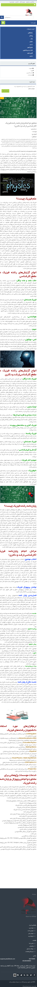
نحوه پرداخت (31, 930)
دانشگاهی (30, 33)
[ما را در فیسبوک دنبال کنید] (34, 975)
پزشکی (31, 35)
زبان (32, 38)
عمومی (31, 41)
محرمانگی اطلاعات (29, 951)
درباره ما (34, 894)
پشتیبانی (32, 946)
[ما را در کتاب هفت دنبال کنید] (14, 975)
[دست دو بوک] (29, 12)
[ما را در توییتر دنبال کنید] (30, 975)
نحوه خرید (31, 928)
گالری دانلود (30, 53)
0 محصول (29, 86)
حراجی (31, 56)
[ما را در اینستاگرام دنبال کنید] (17, 975)
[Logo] (27, 905)
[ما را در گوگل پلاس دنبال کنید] (27, 975)
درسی (31, 44)
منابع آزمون (30, 47)
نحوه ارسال (31, 933)
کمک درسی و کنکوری (28, 50)
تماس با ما (31, 943)
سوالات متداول (30, 949)
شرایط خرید (31, 936)
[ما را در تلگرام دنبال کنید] (21, 975)
